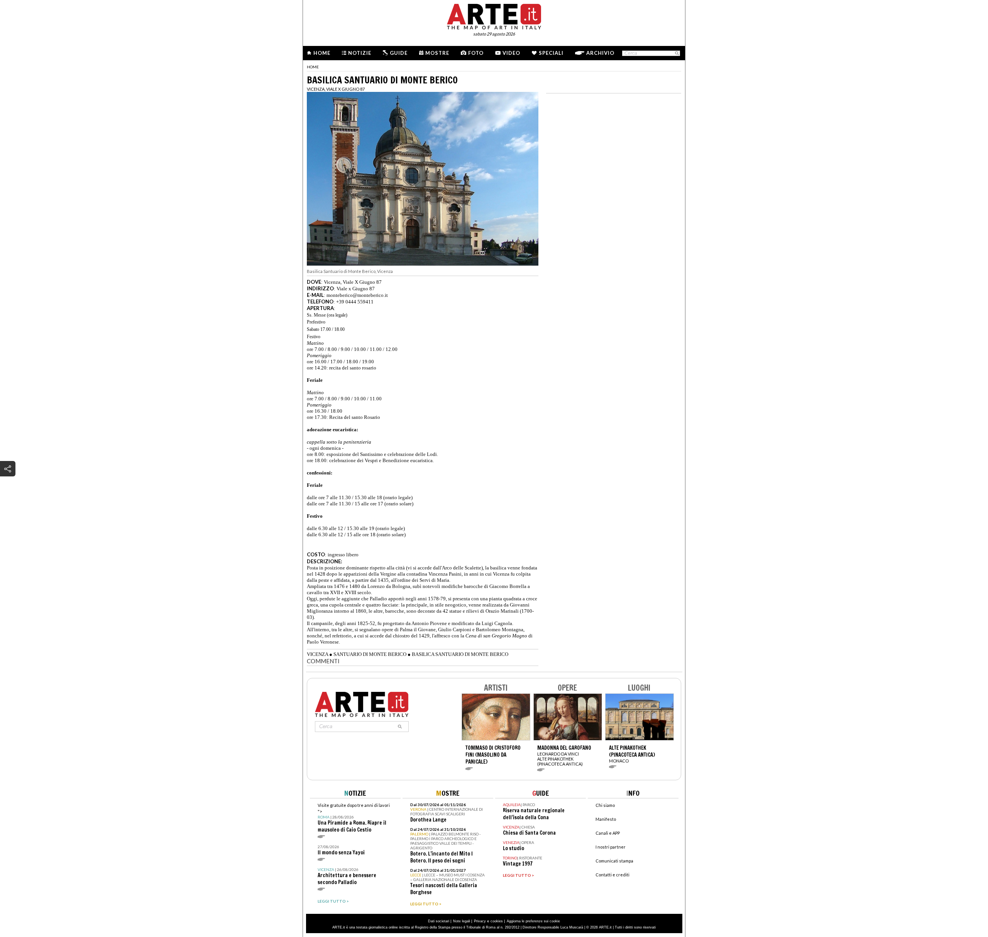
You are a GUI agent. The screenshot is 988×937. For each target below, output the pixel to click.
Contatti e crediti (612, 874)
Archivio (600, 53)
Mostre (437, 53)
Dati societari (438, 921)
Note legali (461, 921)
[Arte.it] (494, 15)
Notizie (359, 53)
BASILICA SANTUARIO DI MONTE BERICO (460, 654)
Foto (476, 53)
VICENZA (317, 654)
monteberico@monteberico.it (357, 295)
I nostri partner (611, 846)
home (313, 66)
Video (511, 53)
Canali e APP (608, 832)
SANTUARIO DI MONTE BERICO (369, 654)
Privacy (480, 921)
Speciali (551, 53)
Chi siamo (605, 805)
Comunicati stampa (614, 860)
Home (321, 53)
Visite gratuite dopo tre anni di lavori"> (354, 818)
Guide (399, 53)
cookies (497, 921)
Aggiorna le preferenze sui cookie (533, 921)
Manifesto (606, 819)
